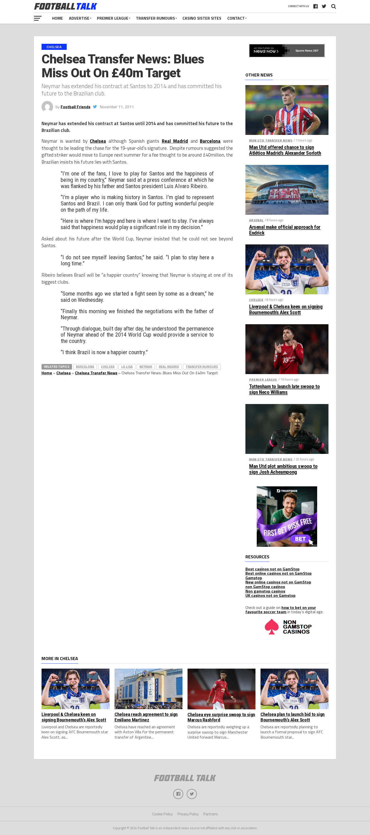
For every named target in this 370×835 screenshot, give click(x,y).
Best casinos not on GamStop (272, 569)
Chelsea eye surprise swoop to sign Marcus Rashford (221, 717)
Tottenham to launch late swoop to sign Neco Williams (284, 389)
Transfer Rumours (155, 18)
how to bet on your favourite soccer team (280, 609)
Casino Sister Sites (201, 18)
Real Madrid (175, 140)
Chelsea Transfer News (96, 373)
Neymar (145, 366)
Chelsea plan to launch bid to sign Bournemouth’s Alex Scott (293, 716)
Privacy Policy (188, 814)
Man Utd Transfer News (270, 140)
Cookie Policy (162, 814)
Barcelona (210, 140)
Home (57, 18)
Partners (210, 814)
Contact (236, 18)
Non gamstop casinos (265, 591)
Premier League (112, 18)
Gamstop (253, 578)
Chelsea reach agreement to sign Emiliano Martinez (146, 716)
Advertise (79, 18)
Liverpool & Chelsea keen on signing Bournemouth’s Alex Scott (285, 309)
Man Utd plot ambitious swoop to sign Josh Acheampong (283, 469)
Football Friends (75, 107)
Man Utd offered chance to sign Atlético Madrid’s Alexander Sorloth (285, 150)
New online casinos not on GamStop (278, 582)
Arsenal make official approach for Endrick (284, 230)
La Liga (127, 366)
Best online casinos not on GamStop (278, 573)
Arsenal (256, 220)
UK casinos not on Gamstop (270, 595)
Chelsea (98, 140)
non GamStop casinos (265, 587)
